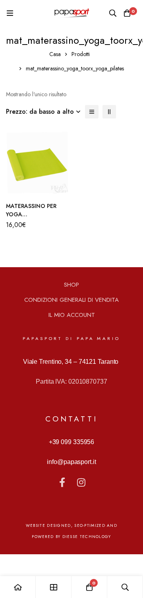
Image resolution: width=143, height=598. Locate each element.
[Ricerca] (113, 13)
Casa (55, 54)
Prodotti (81, 54)
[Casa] (18, 587)
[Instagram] (81, 482)
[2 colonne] (109, 111)
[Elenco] (92, 111)
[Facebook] (62, 482)
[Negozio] (54, 587)
